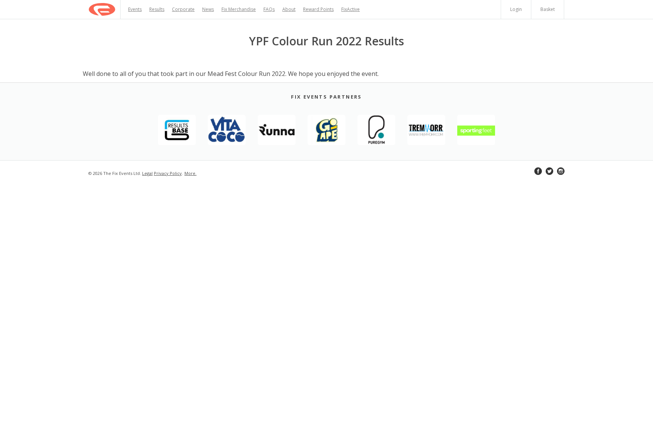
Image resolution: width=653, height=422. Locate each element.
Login (516, 9)
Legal (147, 173)
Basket (547, 9)
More (189, 173)
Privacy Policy (168, 173)
